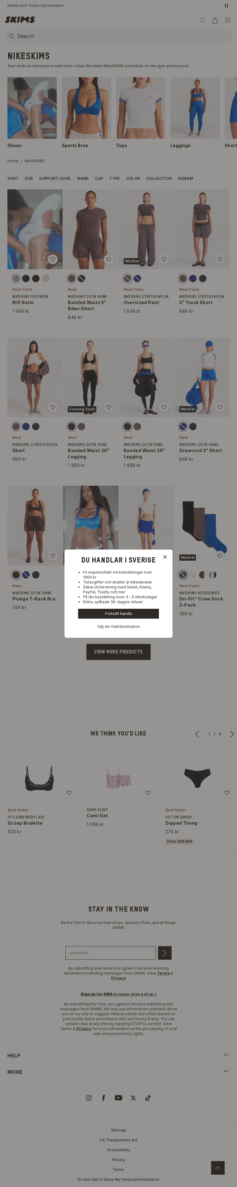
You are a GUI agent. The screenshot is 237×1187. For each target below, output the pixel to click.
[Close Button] (165, 557)
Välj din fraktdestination (118, 626)
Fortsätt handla (118, 613)
